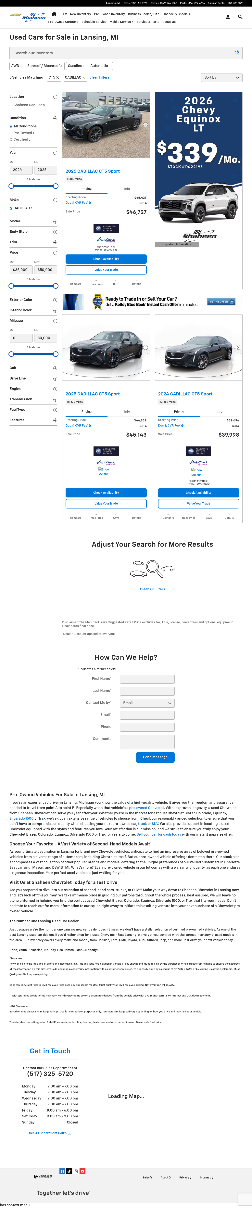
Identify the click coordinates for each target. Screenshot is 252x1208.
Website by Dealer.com (43, 1177)
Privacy (184, 1177)
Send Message (155, 757)
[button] (106, 179)
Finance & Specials (176, 14)
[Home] (15, 17)
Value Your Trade (106, 269)
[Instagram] (76, 1171)
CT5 (52, 77)
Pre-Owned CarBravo (63, 21)
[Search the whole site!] (240, 17)
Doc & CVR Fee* (77, 202)
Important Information (176, 245)
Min (12, 162)
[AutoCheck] (106, 240)
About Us (169, 21)
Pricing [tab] (87, 188)
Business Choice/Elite (143, 14)
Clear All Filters (152, 589)
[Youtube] (82, 1171)
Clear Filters (99, 77)
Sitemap (205, 1177)
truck (142, 824)
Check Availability (106, 259)
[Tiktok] (69, 1171)
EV (65, 14)
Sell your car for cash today (159, 834)
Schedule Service (94, 21)
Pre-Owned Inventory (109, 14)
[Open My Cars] (227, 17)
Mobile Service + (121, 21)
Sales (146, 1177)
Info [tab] (127, 188)
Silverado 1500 (21, 818)
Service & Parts (148, 21)
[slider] (11, 186)
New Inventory (80, 14)
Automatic (100, 66)
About (164, 1177)
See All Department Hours (48, 1133)
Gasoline (76, 66)
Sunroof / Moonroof (44, 66)
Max (37, 162)
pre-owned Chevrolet (146, 808)
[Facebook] (62, 1171)
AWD (16, 66)
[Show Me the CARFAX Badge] (105, 472)
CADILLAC (73, 77)
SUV (155, 824)
